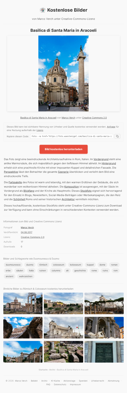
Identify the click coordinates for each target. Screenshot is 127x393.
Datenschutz (60, 384)
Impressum (75, 384)
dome (102, 264)
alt (67, 270)
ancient (9, 276)
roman (114, 264)
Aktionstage (69, 381)
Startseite (43, 369)
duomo (29, 264)
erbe (8, 270)
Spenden (83, 381)
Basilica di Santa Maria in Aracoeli (38, 117)
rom (116, 270)
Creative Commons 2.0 (94, 117)
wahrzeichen (25, 276)
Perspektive (11, 171)
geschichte (80, 270)
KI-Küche (55, 381)
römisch (43, 264)
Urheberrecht (97, 381)
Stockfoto (86, 190)
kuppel (90, 264)
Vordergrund (101, 159)
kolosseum (75, 264)
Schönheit (19, 199)
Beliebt (34, 381)
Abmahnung (113, 381)
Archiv (52, 369)
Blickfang (28, 190)
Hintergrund (109, 163)
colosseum (58, 264)
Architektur (68, 199)
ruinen (42, 270)
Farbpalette (15, 182)
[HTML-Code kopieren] (117, 136)
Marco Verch (68, 117)
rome (94, 270)
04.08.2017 (26, 232)
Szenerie (63, 171)
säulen (19, 270)
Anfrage (111, 126)
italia (31, 270)
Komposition (71, 186)
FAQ (48, 384)
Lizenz (40, 130)
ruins (105, 270)
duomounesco (13, 264)
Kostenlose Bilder (67, 10)
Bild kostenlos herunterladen (63, 149)
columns (56, 270)
